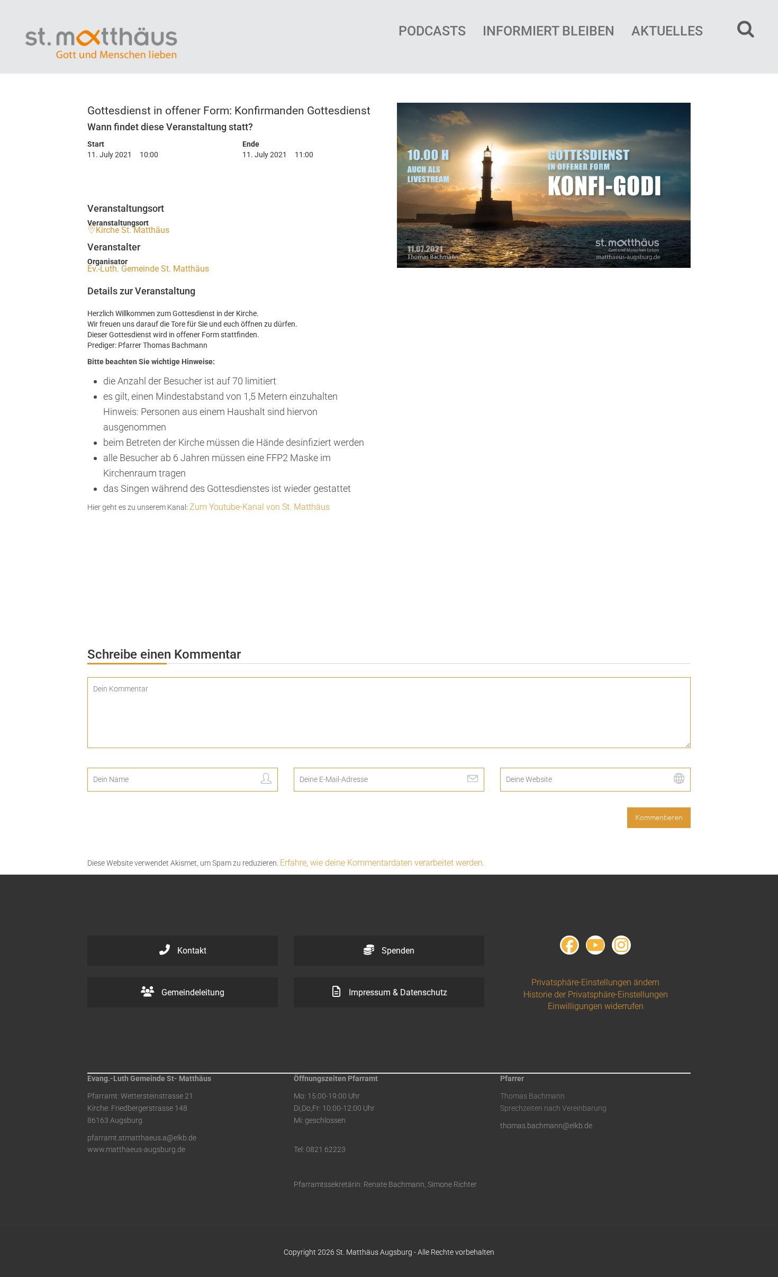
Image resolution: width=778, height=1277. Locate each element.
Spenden (396, 951)
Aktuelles (667, 31)
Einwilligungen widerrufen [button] (596, 1006)
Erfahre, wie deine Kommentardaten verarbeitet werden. (382, 863)
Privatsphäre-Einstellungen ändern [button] (595, 982)
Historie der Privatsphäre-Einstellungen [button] (595, 995)
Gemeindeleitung (191, 992)
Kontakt (190, 951)
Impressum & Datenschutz (397, 992)
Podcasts (432, 31)
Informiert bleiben (548, 31)
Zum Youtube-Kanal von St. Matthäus (259, 507)
